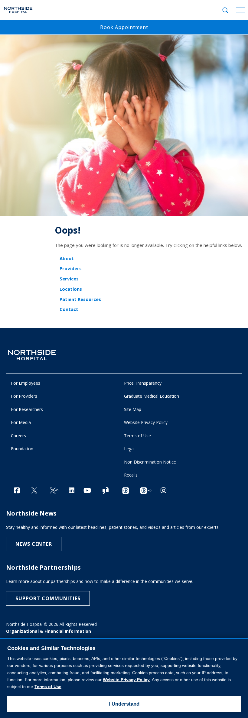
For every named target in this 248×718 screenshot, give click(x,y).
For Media (21, 422)
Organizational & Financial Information (48, 631)
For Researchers (27, 409)
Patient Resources (80, 299)
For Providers (24, 396)
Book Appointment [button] (124, 27)
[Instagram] (163, 490)
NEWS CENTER (33, 544)
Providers (71, 268)
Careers (18, 435)
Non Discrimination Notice (150, 462)
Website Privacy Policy (146, 422)
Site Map (132, 409)
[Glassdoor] (105, 491)
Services (69, 279)
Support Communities (47, 598)
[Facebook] (17, 490)
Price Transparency (143, 383)
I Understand (124, 704)
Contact (69, 309)
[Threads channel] (125, 491)
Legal (129, 448)
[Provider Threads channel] (146, 491)
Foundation (22, 448)
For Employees (25, 383)
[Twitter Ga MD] (54, 491)
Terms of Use (137, 435)
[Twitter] (34, 491)
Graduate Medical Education (151, 396)
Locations (71, 289)
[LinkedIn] (71, 490)
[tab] (225, 10)
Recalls (131, 475)
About (67, 258)
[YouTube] (87, 490)
